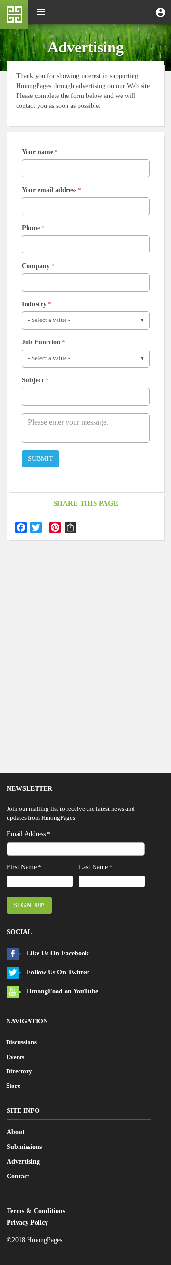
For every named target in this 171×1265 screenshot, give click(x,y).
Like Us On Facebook (58, 953)
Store (13, 1085)
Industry (34, 304)
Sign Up (29, 905)
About (16, 1132)
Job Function (41, 342)
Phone (31, 228)
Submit (40, 458)
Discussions (21, 1042)
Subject (33, 380)
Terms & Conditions (36, 1211)
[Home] (14, 14)
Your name (37, 152)
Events (15, 1057)
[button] (160, 12)
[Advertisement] (85, 631)
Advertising (23, 1161)
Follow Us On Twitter (58, 972)
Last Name (93, 867)
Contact (18, 1176)
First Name (22, 867)
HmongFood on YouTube (62, 991)
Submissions (24, 1146)
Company (36, 266)
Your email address (49, 190)
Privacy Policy (27, 1222)
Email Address (26, 833)
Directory (19, 1071)
